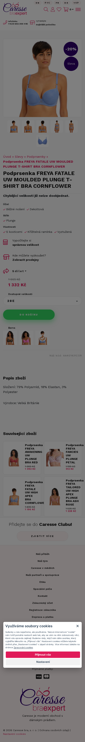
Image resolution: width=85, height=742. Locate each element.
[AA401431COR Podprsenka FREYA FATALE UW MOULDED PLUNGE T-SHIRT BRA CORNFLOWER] (42, 78)
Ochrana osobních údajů (54, 730)
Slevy (19, 157)
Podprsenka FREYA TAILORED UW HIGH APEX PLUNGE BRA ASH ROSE (73, 492)
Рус (47, 3)
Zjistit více (42, 536)
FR (57, 3)
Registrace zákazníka (42, 610)
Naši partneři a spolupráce (42, 575)
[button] (42, 300)
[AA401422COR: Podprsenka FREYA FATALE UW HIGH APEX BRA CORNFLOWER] (14, 504)
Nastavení (43, 661)
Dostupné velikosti (20, 294)
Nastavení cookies (14, 734)
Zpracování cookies (23, 647)
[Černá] (10, 338)
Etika (42, 582)
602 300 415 (18, 24)
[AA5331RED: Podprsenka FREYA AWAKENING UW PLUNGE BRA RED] (14, 465)
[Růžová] (26, 338)
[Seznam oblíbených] (59, 9)
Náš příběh (42, 554)
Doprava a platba (42, 617)
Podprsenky (36, 157)
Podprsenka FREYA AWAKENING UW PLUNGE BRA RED (32, 453)
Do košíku (29, 314)
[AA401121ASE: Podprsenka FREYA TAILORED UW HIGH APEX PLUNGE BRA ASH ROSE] (55, 504)
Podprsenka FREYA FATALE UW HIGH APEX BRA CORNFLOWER (32, 492)
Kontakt (42, 596)
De (66, 3)
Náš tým (43, 561)
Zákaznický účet (42, 603)
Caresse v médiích (42, 568)
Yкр (76, 3)
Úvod (7, 157)
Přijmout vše (43, 654)
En (38, 3)
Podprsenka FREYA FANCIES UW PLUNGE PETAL (73, 453)
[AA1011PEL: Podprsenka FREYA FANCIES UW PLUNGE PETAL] (55, 465)
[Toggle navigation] (78, 9)
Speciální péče (42, 589)
